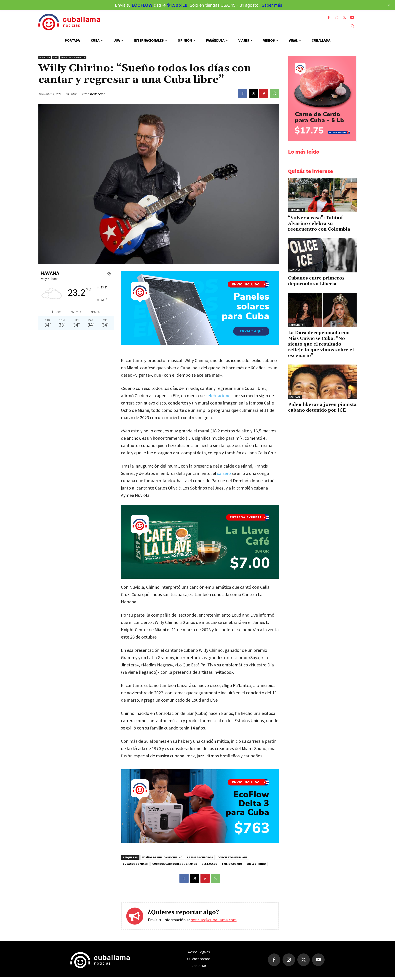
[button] (352, 25)
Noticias (44, 57)
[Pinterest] (263, 93)
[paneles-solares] (200, 343)
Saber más (272, 5)
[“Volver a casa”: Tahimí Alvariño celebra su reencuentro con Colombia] (322, 195)
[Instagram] (336, 17)
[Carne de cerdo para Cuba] (322, 140)
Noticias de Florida (73, 57)
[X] (344, 17)
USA (55, 57)
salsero (224, 473)
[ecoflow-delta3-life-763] (200, 841)
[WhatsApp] (274, 93)
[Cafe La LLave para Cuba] (200, 541)
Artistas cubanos (200, 857)
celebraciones (219, 395)
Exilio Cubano (232, 863)
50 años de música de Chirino (162, 857)
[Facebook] (328, 17)
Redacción (97, 94)
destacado (209, 863)
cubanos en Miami (135, 863)
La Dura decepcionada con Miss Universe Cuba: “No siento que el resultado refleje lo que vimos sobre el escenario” (321, 344)
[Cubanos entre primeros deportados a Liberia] (322, 255)
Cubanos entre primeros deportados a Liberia (316, 281)
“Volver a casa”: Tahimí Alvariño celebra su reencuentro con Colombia (319, 223)
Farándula (296, 210)
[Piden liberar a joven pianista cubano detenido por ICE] (322, 382)
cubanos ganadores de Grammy (174, 863)
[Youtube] (352, 17)
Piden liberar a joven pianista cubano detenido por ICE (322, 407)
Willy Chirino (256, 863)
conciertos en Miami (232, 857)
